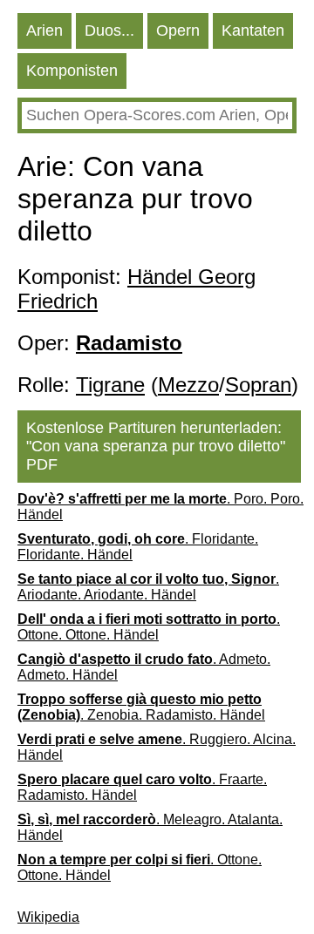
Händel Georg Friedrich (136, 289)
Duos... (109, 30)
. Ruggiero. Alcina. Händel (156, 747)
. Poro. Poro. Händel (160, 506)
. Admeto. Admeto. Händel (143, 667)
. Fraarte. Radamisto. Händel (142, 787)
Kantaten (253, 30)
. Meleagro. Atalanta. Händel (150, 827)
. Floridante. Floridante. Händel (137, 546)
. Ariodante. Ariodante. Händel (148, 587)
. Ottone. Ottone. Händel (148, 627)
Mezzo (188, 384)
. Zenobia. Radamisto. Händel (141, 707)
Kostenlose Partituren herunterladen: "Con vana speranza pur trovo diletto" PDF (155, 446)
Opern (178, 30)
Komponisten (72, 70)
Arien (44, 30)
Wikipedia (48, 917)
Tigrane (110, 384)
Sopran (258, 384)
